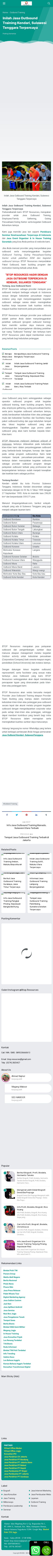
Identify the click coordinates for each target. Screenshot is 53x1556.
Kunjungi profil (17, 1079)
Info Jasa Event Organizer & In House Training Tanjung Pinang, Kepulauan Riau (32, 1244)
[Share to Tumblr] (46, 814)
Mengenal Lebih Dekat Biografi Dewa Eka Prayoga (31, 1191)
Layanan (34, 1498)
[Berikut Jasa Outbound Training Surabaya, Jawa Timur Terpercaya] (13, 874)
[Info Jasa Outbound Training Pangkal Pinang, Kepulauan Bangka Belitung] (13, 893)
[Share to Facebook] (7, 814)
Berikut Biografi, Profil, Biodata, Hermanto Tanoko (31, 1173)
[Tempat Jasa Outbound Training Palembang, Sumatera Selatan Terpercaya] (40, 893)
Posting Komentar (9, 34)
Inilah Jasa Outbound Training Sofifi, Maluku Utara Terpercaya (39, 863)
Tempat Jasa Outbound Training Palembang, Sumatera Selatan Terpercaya (38, 904)
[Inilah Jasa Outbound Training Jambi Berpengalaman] (7, 366)
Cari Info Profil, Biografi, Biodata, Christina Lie (32, 1225)
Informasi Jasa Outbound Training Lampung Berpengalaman (38, 882)
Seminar (7, 1510)
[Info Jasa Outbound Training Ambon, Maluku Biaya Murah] (13, 854)
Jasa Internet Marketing (41, 1491)
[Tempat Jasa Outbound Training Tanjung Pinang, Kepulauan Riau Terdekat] (7, 375)
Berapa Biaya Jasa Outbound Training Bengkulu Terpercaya (31, 355)
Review (34, 1506)
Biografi (6, 1491)
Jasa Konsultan (10, 1494)
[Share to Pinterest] (26, 814)
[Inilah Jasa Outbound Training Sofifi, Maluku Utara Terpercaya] (40, 854)
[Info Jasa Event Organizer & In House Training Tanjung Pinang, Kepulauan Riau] (10, 1245)
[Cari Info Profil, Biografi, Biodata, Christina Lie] (10, 1228)
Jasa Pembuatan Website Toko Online (41, 1494)
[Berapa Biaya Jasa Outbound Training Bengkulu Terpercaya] (7, 356)
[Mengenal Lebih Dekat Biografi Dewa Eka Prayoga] (10, 1194)
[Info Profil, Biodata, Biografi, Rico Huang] (10, 1211)
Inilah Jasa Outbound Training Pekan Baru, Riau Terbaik (31, 385)
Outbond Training (10, 804)
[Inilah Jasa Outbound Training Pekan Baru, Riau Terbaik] (7, 386)
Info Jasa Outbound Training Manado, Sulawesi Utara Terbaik (26, 827)
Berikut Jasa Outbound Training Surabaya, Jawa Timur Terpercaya (12, 882)
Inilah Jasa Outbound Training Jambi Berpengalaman (31, 365)
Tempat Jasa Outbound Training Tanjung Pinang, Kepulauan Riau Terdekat (29, 376)
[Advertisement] (26, 74)
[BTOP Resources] (26, 3)
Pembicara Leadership (13, 1506)
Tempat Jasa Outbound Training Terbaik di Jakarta (26, 839)
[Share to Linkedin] (36, 814)
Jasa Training (9, 1498)
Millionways (8, 1502)
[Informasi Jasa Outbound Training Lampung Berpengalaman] (40, 874)
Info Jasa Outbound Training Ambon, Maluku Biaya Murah (12, 861)
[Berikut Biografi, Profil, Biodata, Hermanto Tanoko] (10, 1176)
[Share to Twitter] (17, 814)
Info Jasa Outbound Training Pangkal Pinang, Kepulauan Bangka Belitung (12, 902)
